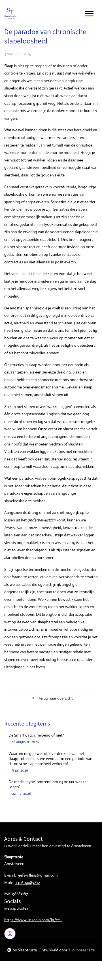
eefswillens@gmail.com (38, 875)
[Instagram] (10, 933)
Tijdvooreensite (81, 950)
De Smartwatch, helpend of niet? (36, 735)
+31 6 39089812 (27, 882)
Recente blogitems (27, 723)
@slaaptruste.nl (17, 908)
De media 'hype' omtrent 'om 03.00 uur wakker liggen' (48, 784)
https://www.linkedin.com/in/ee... (33, 919)
